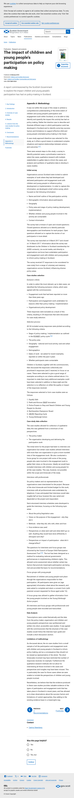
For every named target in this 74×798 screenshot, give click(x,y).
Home (5, 42)
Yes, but (33, 755)
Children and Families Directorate (20, 77)
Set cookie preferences (50, 23)
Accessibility (7, 780)
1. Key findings (10, 104)
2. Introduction (9, 108)
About (6, 37)
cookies (13, 4)
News (19, 37)
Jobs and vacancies (50, 780)
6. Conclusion (9, 132)
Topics (12, 37)
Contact (22, 780)
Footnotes (8, 148)
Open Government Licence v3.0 (35, 788)
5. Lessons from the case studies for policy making (12, 126)
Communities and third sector (27, 79)
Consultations (56, 37)
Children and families (13, 79)
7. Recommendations (12, 137)
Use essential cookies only (30, 23)
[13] (42, 553)
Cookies (29, 780)
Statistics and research (42, 37)
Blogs (66, 37)
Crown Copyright (38, 780)
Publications (28, 37)
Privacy (61, 780)
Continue (31, 762)
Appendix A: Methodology (9, 142)
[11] (39, 146)
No (32, 750)
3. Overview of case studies (11, 114)
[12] (51, 336)
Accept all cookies (11, 23)
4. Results (8, 119)
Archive (15, 780)
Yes (32, 745)
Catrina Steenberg (35, 728)
